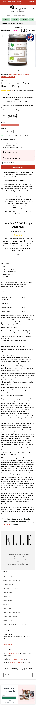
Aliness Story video (16, 662)
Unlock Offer (9, 697)
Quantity (3, 128)
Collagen (24, 19)
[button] (2, 9)
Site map (6, 604)
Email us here (7, 644)
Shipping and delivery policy (11, 580)
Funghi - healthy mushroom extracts (18, 74)
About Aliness (7, 576)
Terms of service (8, 584)
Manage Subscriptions (10, 616)
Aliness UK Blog (8, 596)
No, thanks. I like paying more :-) (9, 702)
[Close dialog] (34, 686)
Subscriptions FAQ (8, 620)
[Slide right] (22, 70)
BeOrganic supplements (8, 76)
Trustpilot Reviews (17, 659)
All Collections (7, 608)
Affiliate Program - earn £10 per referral (15, 624)
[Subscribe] (30, 675)
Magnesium (6, 19)
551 (12, 90)
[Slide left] (14, 70)
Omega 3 (15, 19)
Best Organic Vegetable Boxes (12, 612)
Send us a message (19, 641)
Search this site (8, 600)
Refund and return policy (10, 588)
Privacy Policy (7, 592)
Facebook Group (14, 653)
